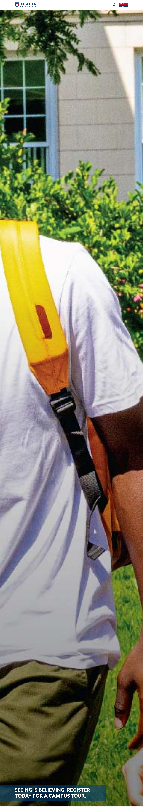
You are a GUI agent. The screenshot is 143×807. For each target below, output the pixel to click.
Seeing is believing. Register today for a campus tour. (52, 793)
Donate (122, 6)
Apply (122, 3)
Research (75, 5)
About (95, 5)
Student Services (64, 5)
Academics (53, 5)
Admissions (43, 5)
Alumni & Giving (86, 5)
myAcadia (103, 5)
